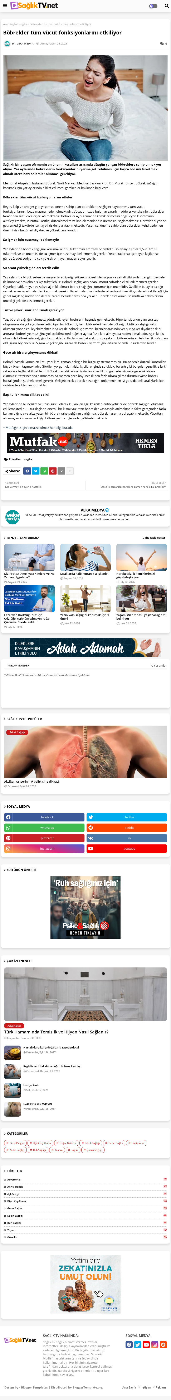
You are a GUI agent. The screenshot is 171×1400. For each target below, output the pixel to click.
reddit (129, 828)
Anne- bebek (87, 1186)
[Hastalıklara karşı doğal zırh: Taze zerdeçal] (12, 1053)
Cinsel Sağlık (17, 1143)
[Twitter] (35, 471)
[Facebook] (27, 471)
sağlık (23, 24)
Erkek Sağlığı (92, 1143)
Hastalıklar (138, 1143)
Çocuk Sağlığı (94, 1150)
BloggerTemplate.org (88, 1387)
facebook (47, 817)
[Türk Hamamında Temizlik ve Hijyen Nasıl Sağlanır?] (85, 994)
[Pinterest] (53, 471)
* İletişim (144, 1387)
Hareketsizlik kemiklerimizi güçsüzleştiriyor (135, 575)
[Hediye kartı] (12, 1090)
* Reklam (159, 1387)
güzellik (87, 1237)
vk (129, 838)
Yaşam (59, 1150)
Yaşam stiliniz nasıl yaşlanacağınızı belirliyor (141, 616)
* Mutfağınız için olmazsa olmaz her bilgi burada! (38, 427)
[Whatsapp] (44, 471)
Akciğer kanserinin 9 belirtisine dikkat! (31, 781)
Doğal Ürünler (68, 1143)
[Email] (61, 471)
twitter (129, 817)
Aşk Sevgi (87, 1194)
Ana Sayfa (10, 24)
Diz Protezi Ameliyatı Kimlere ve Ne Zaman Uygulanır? (29, 575)
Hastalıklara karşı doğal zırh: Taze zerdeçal (51, 1047)
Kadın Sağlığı (17, 1150)
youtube (129, 848)
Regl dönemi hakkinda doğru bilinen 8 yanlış (51, 1066)
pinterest (47, 838)
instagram (47, 848)
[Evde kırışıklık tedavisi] (12, 1109)
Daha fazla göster (153, 537)
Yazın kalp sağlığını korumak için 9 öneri (84, 616)
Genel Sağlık (115, 1143)
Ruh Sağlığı (39, 1150)
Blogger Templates (34, 1387)
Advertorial (87, 1179)
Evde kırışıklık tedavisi (37, 1104)
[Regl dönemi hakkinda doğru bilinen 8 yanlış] (12, 1071)
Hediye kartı (31, 1085)
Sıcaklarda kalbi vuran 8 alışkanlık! (84, 573)
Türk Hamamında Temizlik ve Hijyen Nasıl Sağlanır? (56, 1032)
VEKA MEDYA (92, 510)
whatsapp (47, 828)
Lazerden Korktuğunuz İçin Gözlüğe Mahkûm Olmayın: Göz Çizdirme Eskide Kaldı (26, 618)
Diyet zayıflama (42, 1143)
